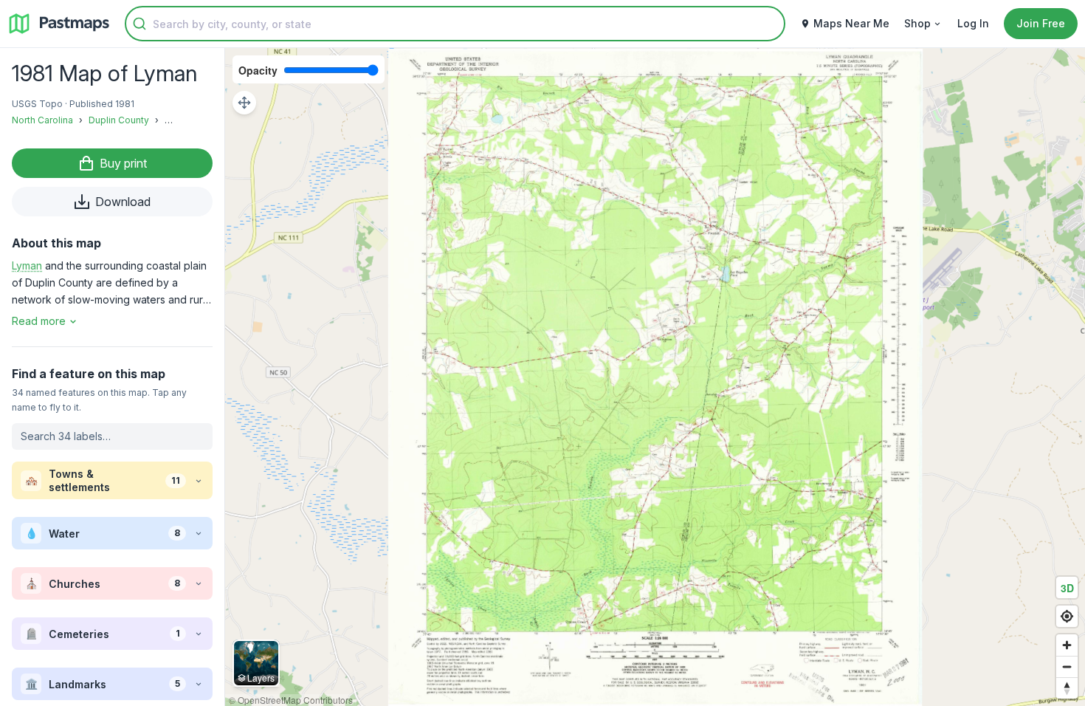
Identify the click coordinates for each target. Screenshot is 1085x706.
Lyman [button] (27, 265)
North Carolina (42, 120)
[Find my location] (1067, 616)
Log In (973, 23)
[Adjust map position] (244, 102)
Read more (39, 321)
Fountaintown (194, 120)
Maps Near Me (851, 23)
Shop (917, 23)
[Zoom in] (1067, 645)
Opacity (258, 70)
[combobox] (455, 23)
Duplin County (119, 120)
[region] (655, 377)
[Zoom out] (1067, 666)
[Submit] (139, 23)
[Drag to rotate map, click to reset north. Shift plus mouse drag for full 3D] (1067, 688)
